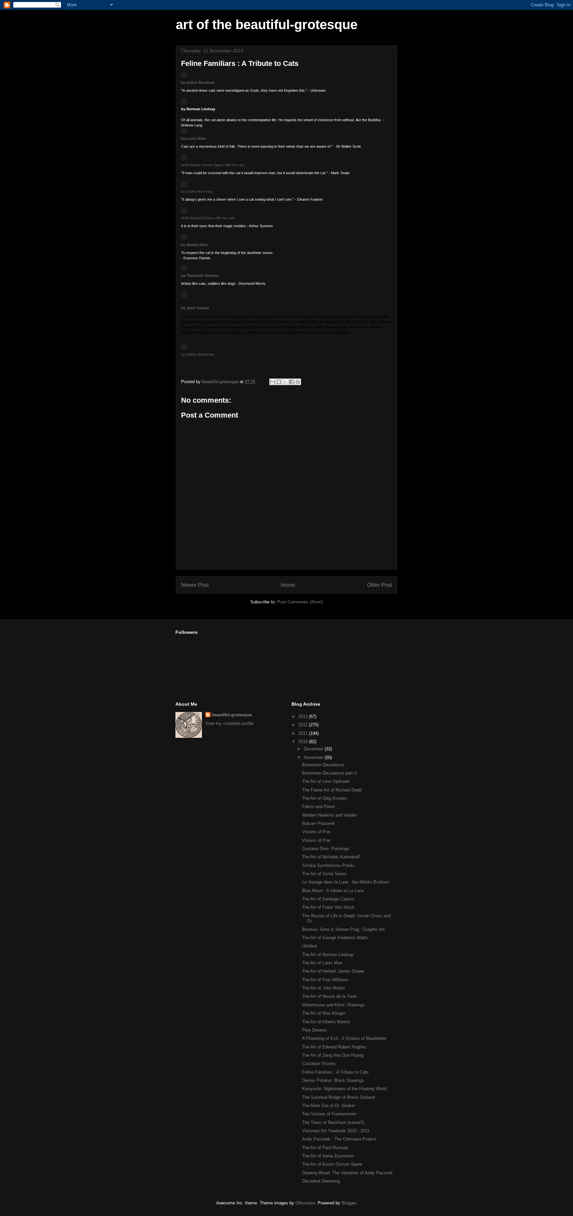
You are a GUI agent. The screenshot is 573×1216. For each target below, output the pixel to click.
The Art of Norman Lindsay (327, 954)
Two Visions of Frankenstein (329, 1113)
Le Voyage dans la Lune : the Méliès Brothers (346, 882)
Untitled (309, 945)
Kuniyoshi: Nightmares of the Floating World (344, 1088)
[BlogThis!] (279, 382)
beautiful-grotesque (232, 714)
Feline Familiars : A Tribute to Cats (335, 1072)
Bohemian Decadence (323, 764)
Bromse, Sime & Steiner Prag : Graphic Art (343, 929)
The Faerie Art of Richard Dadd (331, 789)
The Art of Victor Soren (324, 873)
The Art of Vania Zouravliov (328, 1155)
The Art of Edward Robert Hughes (334, 1046)
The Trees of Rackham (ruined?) (333, 1122)
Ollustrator (305, 1202)
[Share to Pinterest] (297, 382)
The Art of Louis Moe (322, 962)
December (314, 748)
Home (288, 585)
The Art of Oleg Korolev (324, 798)
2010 (303, 741)
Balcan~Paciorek (318, 823)
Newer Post (195, 585)
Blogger (349, 1202)
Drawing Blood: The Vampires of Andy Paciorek (347, 1172)
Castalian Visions (319, 1063)
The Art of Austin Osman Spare (332, 1164)
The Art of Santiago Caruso (328, 898)
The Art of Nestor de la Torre (329, 996)
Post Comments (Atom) (300, 601)
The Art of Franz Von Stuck (328, 907)
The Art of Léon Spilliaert (326, 781)
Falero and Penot (318, 806)
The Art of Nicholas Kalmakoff (331, 856)
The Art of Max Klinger (323, 1013)
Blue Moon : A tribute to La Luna (333, 890)
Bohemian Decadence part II (329, 773)
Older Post (379, 585)
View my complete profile (229, 723)
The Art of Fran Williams (325, 979)
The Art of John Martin (323, 988)
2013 (303, 716)
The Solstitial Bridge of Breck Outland (338, 1097)
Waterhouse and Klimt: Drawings (333, 1004)
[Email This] (272, 382)
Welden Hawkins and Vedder (329, 815)
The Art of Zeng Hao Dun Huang (332, 1055)
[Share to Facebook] (291, 382)
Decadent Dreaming (321, 1181)
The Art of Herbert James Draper (333, 971)
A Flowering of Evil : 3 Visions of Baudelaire (344, 1038)
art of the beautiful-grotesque (266, 24)
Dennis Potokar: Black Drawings (333, 1080)
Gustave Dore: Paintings (325, 848)
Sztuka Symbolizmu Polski (328, 865)
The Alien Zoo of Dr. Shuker (328, 1105)
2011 (303, 733)
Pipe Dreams (314, 1030)
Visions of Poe (316, 831)
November (314, 757)
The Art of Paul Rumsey (325, 1147)
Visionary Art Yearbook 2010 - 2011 (335, 1130)
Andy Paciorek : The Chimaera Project (339, 1139)
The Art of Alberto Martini (326, 1021)
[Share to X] (285, 382)
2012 (303, 724)
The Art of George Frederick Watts (335, 937)
